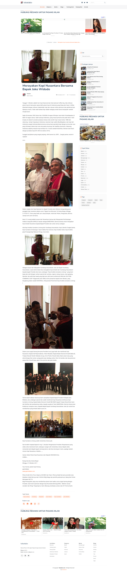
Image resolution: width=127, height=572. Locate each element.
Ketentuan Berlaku (54, 551)
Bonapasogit (85, 158)
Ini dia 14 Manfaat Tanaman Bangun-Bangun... (94, 87)
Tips (83, 171)
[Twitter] (84, 2)
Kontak (86, 7)
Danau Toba (85, 189)
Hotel (83, 169)
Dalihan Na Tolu (85, 205)
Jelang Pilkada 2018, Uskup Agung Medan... (95, 92)
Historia (84, 160)
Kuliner (84, 167)
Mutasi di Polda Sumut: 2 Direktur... (93, 82)
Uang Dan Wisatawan (92, 67)
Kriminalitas (85, 185)
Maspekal (41, 496)
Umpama (90, 200)
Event (83, 173)
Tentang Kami (70, 7)
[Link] (38, 503)
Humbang (34, 496)
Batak (83, 151)
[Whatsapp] (35, 503)
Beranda (42, 7)
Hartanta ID (64, 569)
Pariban (89, 202)
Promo (84, 176)
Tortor (83, 202)
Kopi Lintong (26, 496)
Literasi (54, 42)
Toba (101, 200)
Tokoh (83, 162)
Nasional (84, 178)
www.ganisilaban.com (28, 471)
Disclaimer (52, 556)
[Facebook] (82, 2)
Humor (84, 153)
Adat (94, 202)
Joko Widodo (66, 496)
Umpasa (84, 200)
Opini (83, 182)
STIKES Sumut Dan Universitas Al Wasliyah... (95, 102)
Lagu (83, 180)
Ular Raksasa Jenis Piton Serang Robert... (95, 77)
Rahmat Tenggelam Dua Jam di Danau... (94, 97)
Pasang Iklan (79, 7)
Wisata (83, 164)
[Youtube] (87, 2)
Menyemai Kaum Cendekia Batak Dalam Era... (95, 107)
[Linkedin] (31, 503)
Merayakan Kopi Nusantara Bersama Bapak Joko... (69, 42)
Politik (83, 187)
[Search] (102, 56)
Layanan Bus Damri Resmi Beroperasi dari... (93, 72)
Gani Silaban (49, 496)
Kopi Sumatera (57, 496)
